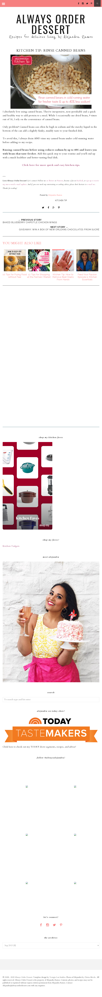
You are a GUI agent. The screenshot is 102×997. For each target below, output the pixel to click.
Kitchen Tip (61, 200)
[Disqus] (51, 323)
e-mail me (91, 184)
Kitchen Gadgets (11, 546)
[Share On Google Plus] (54, 207)
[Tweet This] (43, 207)
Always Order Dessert (51, 24)
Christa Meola (90, 977)
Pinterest (60, 181)
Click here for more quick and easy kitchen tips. (51, 165)
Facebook (79, 181)
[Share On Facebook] (48, 207)
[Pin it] (59, 207)
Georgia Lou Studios (57, 977)
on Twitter (50, 181)
